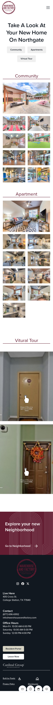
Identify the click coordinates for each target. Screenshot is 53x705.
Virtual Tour (26, 58)
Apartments (37, 49)
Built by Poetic (9, 678)
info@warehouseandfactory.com (19, 617)
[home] (9, 8)
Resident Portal (13, 648)
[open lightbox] (26, 98)
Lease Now (13, 656)
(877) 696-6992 (11, 614)
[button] (48, 7)
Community (16, 49)
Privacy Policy (9, 684)
